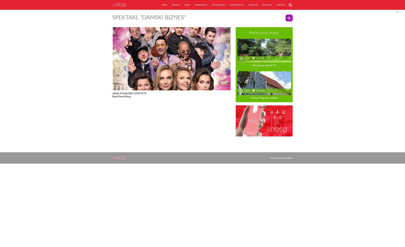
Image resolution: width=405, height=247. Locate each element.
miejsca (175, 5)
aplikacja (267, 5)
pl (398, 12)
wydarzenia (201, 5)
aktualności (218, 5)
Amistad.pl (288, 158)
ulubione (253, 5)
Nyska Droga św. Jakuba (264, 98)
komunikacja (236, 5)
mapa (164, 5)
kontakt (281, 5)
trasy (187, 5)
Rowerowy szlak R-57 (264, 65)
